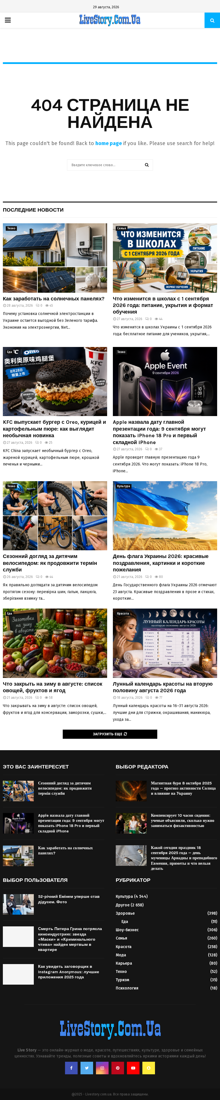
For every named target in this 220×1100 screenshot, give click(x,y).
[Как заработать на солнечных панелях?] (55, 258)
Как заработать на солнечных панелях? (54, 299)
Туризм (122, 979)
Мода (121, 955)
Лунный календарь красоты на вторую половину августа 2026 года (163, 687)
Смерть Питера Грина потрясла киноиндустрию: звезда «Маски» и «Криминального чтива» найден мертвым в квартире (70, 939)
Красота (123, 613)
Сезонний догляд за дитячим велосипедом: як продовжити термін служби (50, 563)
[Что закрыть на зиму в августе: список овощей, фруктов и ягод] (55, 643)
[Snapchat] (148, 1068)
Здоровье (125, 913)
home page (108, 143)
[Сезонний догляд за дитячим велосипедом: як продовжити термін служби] (55, 516)
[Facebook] (71, 1068)
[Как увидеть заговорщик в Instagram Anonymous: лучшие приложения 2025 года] (18, 974)
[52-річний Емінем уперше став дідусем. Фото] (18, 904)
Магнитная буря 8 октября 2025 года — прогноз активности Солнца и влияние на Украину (183, 788)
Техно (11, 228)
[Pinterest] (117, 1068)
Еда (9, 352)
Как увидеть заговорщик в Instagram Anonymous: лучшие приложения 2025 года (68, 971)
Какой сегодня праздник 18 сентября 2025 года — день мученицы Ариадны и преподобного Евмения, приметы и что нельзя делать (184, 858)
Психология (127, 988)
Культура (123, 486)
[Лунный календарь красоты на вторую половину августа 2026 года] (165, 643)
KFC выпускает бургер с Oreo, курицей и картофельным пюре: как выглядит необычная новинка (54, 429)
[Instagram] (102, 1068)
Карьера (124, 963)
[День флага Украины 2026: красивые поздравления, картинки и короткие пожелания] (165, 516)
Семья (121, 228)
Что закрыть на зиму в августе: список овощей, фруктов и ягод (52, 687)
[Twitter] (86, 1068)
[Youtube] (133, 1068)
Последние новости (33, 210)
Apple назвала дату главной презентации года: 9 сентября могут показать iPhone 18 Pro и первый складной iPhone (159, 432)
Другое (122, 905)
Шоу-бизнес (127, 930)
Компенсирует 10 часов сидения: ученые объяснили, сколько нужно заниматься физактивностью (182, 820)
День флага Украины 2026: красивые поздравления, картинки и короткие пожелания (161, 563)
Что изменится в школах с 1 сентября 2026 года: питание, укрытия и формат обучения (163, 305)
